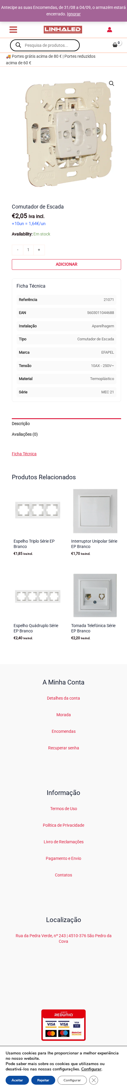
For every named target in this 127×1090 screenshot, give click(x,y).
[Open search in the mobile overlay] (45, 45)
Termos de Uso (63, 808)
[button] (111, 83)
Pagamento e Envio (63, 858)
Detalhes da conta (63, 698)
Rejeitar (43, 1080)
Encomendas (64, 731)
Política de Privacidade (63, 825)
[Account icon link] (109, 29)
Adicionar (66, 264)
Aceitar (17, 1080)
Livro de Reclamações (64, 841)
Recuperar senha (63, 748)
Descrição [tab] (21, 423)
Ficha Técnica (24, 453)
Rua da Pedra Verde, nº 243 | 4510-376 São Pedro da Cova (64, 938)
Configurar (91, 1069)
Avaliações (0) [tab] (25, 434)
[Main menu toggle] (13, 29)
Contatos (63, 875)
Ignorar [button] (74, 14)
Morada (63, 714)
